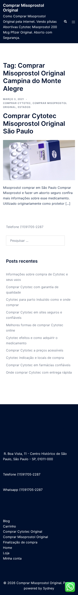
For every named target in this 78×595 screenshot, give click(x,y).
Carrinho (9, 526)
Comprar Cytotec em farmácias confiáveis (38, 365)
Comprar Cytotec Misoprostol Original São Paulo (34, 123)
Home (7, 548)
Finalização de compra (20, 542)
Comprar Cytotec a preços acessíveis (34, 350)
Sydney (48, 588)
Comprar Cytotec (17, 103)
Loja (6, 553)
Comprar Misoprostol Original (25, 537)
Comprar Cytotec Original (22, 531)
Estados (24, 107)
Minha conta (12, 558)
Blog (6, 521)
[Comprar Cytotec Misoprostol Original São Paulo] (39, 160)
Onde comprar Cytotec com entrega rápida (39, 372)
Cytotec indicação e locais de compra (35, 358)
